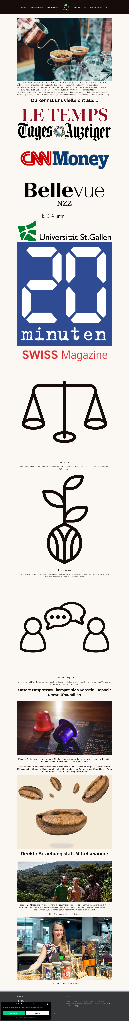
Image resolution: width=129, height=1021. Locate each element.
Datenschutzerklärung (30, 1017)
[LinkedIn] (30, 1001)
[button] (48, 1004)
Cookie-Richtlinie (19, 1017)
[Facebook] (18, 1001)
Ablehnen (37, 1013)
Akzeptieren (14, 1013)
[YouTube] (22, 1001)
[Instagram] (26, 1001)
